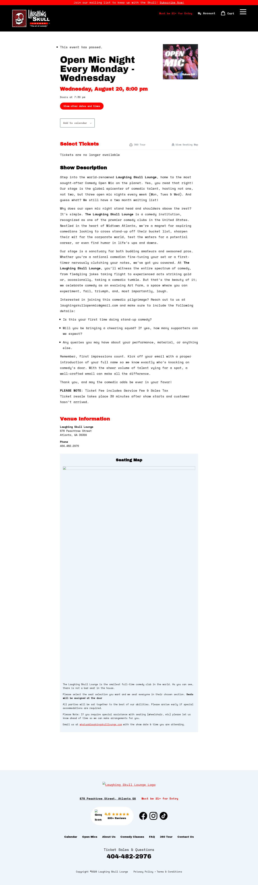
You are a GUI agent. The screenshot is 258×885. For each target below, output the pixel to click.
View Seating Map (187, 144)
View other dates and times (82, 106)
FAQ (152, 836)
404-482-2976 (129, 856)
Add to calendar (75, 123)
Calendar (70, 836)
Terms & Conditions (169, 871)
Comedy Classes (132, 836)
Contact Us (185, 836)
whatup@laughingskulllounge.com (101, 724)
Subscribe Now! (172, 2)
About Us (108, 836)
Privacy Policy (143, 871)
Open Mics (89, 836)
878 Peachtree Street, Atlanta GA (108, 798)
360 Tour (139, 144)
